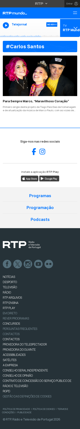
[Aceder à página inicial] (26, 13)
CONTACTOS (11, 339)
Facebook (7, 264)
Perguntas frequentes (20, 329)
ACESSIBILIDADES (14, 355)
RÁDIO (7, 292)
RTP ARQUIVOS (12, 298)
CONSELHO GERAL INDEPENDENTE (25, 370)
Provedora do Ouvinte (19, 350)
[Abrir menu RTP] (40, 3)
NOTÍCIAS (9, 277)
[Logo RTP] (22, 245)
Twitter (17, 264)
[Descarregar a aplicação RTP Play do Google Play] (49, 178)
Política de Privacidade (16, 409)
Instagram (28, 264)
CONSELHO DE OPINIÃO (18, 375)
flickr (48, 264)
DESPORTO (10, 282)
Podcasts (40, 219)
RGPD (6, 391)
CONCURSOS (11, 324)
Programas (40, 195)
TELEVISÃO (10, 287)
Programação (40, 207)
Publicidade (24, 412)
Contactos (11, 334)
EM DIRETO (10, 313)
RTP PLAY (9, 308)
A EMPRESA (10, 365)
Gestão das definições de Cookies (27, 396)
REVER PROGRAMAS (16, 318)
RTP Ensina (10, 303)
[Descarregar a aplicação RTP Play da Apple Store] (30, 178)
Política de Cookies (44, 409)
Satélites (9, 360)
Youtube (38, 264)
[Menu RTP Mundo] (76, 13)
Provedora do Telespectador (25, 344)
